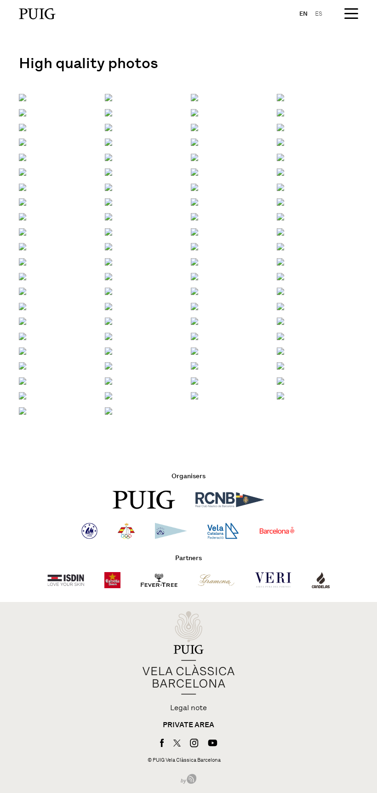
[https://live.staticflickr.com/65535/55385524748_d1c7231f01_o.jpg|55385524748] (108, 186)
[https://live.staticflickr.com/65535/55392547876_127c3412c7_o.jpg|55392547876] (280, 261)
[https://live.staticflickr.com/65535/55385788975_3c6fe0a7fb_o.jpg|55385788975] (280, 141)
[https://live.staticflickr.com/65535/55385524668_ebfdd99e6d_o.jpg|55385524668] (22, 216)
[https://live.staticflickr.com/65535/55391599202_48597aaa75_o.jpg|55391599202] (194, 350)
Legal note (188, 708)
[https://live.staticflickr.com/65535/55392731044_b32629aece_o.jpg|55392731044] (108, 261)
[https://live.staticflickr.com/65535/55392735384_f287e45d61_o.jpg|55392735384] (108, 231)
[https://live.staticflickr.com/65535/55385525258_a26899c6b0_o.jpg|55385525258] (194, 127)
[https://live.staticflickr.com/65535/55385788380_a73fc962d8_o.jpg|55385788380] (280, 97)
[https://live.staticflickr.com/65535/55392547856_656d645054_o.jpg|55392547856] (194, 261)
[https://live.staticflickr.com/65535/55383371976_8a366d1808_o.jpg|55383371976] (108, 97)
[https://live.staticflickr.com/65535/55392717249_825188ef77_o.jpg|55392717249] (108, 365)
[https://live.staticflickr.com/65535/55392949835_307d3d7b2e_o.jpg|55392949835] (22, 231)
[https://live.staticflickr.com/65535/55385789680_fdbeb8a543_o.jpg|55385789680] (22, 201)
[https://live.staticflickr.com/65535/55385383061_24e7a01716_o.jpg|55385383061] (194, 112)
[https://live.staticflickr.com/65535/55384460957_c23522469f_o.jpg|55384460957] (280, 127)
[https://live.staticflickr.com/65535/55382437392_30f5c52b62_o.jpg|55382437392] (22, 112)
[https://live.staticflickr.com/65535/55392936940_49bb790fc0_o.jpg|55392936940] (22, 320)
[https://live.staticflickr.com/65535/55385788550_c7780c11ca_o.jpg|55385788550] (280, 186)
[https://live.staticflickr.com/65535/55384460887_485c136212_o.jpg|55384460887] (194, 141)
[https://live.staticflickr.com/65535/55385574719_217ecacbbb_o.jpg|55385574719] (194, 186)
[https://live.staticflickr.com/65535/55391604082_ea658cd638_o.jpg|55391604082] (280, 320)
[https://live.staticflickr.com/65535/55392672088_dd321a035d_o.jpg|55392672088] (194, 320)
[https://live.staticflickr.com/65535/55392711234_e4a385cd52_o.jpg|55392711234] (194, 395)
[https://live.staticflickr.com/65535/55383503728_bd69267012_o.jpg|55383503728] (194, 97)
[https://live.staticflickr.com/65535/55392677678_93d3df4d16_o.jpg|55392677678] (22, 290)
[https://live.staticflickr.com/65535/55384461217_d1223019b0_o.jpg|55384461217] (280, 112)
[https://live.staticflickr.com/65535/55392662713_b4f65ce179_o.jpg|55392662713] (194, 380)
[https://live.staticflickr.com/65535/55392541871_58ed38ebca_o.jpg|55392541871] (194, 306)
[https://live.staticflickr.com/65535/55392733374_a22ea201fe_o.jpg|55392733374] (22, 261)
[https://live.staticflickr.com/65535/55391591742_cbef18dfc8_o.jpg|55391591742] (108, 410)
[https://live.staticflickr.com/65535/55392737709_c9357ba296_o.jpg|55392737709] (280, 216)
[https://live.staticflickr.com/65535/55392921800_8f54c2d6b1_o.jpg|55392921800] (280, 395)
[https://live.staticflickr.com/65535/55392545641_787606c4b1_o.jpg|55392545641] (194, 276)
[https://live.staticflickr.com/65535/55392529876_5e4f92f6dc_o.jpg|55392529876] (108, 395)
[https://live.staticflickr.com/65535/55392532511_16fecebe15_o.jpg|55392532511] (22, 380)
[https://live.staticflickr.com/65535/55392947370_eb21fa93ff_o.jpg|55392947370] (194, 231)
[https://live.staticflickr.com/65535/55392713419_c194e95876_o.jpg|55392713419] (280, 380)
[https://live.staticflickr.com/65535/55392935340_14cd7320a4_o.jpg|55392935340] (108, 320)
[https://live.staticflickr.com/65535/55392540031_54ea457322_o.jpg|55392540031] (22, 336)
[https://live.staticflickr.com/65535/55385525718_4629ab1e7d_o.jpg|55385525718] (108, 201)
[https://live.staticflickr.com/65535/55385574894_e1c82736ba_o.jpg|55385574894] (194, 171)
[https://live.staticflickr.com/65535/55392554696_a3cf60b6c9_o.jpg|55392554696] (194, 216)
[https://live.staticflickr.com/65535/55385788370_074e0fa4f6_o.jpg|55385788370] (108, 216)
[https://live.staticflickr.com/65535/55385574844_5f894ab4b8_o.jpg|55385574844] (280, 171)
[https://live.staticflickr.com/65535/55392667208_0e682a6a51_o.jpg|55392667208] (22, 365)
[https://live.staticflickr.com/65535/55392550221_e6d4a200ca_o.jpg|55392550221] (108, 246)
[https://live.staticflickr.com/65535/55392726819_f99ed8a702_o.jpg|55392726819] (22, 306)
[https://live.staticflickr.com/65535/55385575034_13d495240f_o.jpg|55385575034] (280, 157)
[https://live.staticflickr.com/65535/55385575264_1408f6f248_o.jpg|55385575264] (108, 141)
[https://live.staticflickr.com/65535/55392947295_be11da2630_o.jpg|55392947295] (280, 231)
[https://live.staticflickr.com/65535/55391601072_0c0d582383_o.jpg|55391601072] (280, 336)
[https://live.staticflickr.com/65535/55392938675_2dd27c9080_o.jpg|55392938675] (194, 290)
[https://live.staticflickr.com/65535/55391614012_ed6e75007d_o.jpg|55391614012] (280, 246)
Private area (188, 725)
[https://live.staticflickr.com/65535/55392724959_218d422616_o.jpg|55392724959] (280, 306)
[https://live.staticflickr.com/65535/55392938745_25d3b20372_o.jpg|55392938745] (108, 290)
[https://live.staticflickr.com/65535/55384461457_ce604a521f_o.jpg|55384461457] (108, 112)
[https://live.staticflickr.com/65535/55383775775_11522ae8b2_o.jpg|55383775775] (22, 97)
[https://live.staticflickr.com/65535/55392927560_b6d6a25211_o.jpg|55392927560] (194, 365)
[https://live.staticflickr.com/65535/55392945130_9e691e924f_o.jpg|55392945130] (194, 246)
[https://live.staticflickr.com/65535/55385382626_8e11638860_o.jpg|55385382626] (22, 141)
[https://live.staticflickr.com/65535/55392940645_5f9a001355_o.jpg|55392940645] (280, 276)
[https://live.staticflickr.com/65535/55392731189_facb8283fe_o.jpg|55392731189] (22, 276)
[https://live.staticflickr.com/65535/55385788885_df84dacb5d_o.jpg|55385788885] (108, 157)
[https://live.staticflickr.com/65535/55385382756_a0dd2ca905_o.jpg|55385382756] (108, 127)
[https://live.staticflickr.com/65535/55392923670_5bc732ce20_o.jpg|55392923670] (22, 395)
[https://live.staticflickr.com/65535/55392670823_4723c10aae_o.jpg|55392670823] (108, 336)
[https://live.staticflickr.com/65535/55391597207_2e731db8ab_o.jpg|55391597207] (280, 365)
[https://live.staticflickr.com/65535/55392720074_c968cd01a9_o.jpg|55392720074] (194, 336)
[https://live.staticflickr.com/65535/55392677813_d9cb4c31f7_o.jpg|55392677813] (108, 276)
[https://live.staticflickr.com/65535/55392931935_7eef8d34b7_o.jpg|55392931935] (22, 350)
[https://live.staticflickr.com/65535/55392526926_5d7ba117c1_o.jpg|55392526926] (22, 410)
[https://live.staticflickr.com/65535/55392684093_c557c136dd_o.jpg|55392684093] (22, 246)
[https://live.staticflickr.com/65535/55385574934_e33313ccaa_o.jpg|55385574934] (108, 171)
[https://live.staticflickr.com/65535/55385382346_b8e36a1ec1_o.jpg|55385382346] (22, 171)
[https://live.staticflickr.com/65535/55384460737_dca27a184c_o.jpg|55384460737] (194, 157)
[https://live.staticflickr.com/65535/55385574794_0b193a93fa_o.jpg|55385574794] (22, 186)
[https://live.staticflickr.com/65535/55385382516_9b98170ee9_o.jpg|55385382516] (22, 157)
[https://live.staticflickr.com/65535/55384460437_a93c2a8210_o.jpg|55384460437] (280, 201)
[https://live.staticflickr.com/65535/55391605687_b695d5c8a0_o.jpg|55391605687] (108, 306)
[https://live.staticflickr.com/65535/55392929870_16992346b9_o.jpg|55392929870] (280, 350)
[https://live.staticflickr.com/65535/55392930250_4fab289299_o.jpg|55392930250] (108, 350)
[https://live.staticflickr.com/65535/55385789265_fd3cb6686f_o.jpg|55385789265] (22, 127)
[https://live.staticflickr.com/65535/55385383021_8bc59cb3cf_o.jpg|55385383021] (194, 201)
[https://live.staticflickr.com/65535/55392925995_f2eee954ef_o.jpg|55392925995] (108, 380)
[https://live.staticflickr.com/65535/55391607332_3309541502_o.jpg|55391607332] (280, 290)
